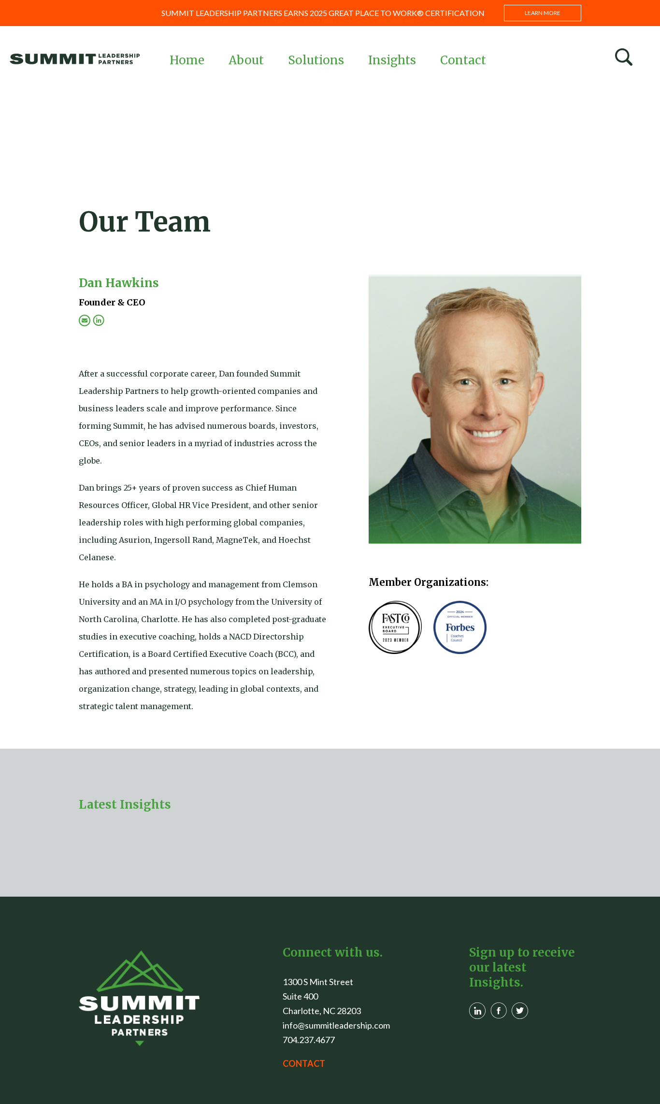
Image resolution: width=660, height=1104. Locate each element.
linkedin (477, 1010)
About (246, 60)
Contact (463, 60)
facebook (498, 1010)
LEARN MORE (542, 12)
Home (187, 60)
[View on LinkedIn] (98, 320)
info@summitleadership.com (336, 1025)
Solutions (316, 60)
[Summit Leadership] (75, 58)
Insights (392, 60)
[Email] (84, 320)
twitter (520, 1010)
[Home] (139, 998)
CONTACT (304, 1063)
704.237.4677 (309, 1039)
